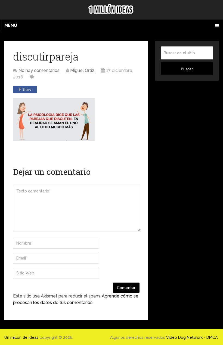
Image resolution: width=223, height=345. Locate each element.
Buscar (187, 69)
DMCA (212, 337)
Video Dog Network (184, 337)
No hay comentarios (39, 70)
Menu (10, 25)
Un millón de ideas (21, 337)
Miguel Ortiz (82, 70)
